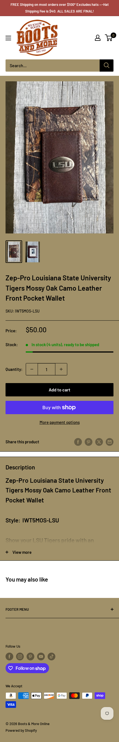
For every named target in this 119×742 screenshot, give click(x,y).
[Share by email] (109, 441)
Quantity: (14, 369)
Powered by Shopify (21, 730)
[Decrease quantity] (32, 369)
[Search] (106, 65)
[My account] (97, 38)
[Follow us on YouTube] (41, 656)
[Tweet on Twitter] (99, 441)
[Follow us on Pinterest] (30, 656)
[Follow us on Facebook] (9, 656)
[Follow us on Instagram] (20, 656)
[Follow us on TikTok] (51, 656)
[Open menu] (8, 38)
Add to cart (59, 389)
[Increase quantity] (61, 369)
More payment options (60, 422)
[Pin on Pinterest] (88, 441)
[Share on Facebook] (78, 441)
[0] (108, 37)
